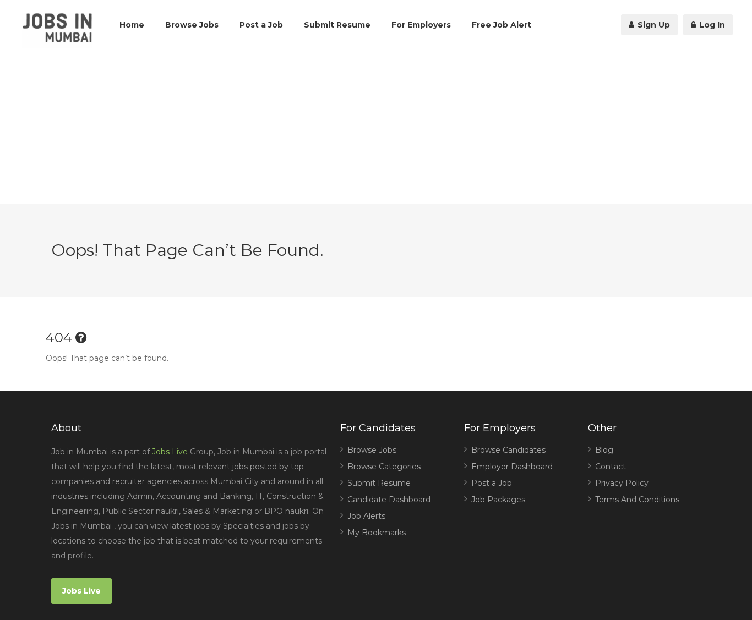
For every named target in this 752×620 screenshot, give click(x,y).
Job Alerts (366, 516)
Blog (604, 450)
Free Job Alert (501, 25)
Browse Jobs (192, 25)
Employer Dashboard (512, 466)
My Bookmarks (376, 532)
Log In (711, 25)
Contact (610, 466)
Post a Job (261, 25)
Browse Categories (384, 466)
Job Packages (498, 499)
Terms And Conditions (637, 499)
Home (131, 25)
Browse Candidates (508, 450)
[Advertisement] (376, 127)
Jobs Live (170, 452)
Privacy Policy (622, 483)
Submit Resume (337, 25)
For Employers (421, 25)
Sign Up (652, 25)
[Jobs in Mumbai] (57, 30)
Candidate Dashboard (389, 499)
